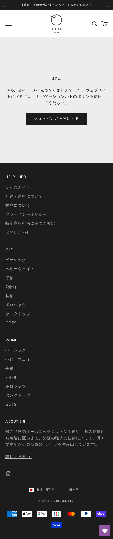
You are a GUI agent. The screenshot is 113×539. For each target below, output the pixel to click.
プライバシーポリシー (26, 214)
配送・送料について (24, 196)
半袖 (9, 277)
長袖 (9, 295)
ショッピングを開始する (56, 118)
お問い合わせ (17, 232)
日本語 (74, 490)
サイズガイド (17, 187)
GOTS (11, 323)
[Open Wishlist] (104, 530)
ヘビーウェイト (20, 268)
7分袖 (10, 286)
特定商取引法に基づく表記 (30, 223)
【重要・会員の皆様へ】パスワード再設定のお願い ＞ (57, 5)
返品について (17, 205)
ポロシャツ (15, 304)
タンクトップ (17, 314)
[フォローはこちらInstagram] (8, 473)
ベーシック (15, 259)
